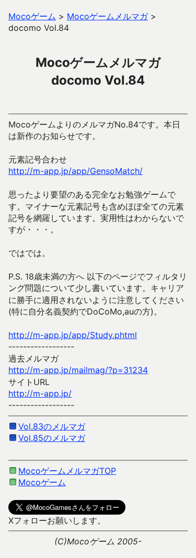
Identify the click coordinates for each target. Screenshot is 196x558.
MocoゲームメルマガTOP (67, 471)
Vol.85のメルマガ (51, 438)
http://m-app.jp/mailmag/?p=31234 (78, 370)
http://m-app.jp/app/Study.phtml (72, 335)
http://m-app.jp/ (40, 393)
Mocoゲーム (42, 482)
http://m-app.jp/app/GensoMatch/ (75, 171)
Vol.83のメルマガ (51, 426)
